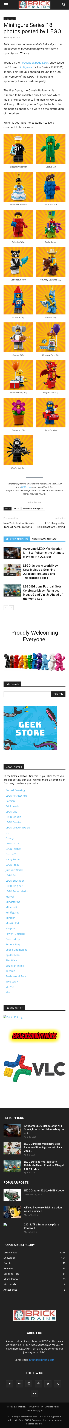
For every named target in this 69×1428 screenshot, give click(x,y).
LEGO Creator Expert (18, 827)
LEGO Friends (14, 848)
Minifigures (12, 912)
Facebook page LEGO (35, 62)
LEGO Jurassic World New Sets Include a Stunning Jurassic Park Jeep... (43, 1147)
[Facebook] (9, 1383)
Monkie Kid (12, 923)
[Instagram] (28, 1383)
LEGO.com (26, 487)
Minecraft (11, 907)
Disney (10, 838)
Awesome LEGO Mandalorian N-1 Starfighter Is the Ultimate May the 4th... (44, 1129)
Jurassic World (14, 870)
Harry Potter (13, 859)
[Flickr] (19, 1383)
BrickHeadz (12, 806)
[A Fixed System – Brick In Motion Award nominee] (12, 1212)
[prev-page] (6, 607)
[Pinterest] (38, 1383)
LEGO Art (11, 875)
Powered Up (13, 939)
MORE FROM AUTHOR (44, 539)
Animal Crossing (15, 790)
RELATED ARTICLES (17, 539)
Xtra (8, 992)
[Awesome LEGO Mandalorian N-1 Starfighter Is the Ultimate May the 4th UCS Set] (12, 553)
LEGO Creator (14, 822)
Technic (10, 971)
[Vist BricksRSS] (14, 1017)
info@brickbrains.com (41, 1359)
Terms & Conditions (17, 1406)
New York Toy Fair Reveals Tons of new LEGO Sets (19, 525)
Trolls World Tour (16, 976)
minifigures (25, 67)
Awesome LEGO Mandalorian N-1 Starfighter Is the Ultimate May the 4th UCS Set (43, 552)
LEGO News (10, 19)
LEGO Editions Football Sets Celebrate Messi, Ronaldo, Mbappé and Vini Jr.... (44, 1165)
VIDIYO (10, 987)
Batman (10, 801)
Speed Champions (16, 949)
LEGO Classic (13, 817)
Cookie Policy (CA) (34, 1410)
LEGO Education (15, 880)
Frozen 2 (11, 854)
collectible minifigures (33, 508)
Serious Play (13, 944)
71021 (16, 508)
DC (7, 832)
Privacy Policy (36, 1406)
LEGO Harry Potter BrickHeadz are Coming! (51, 525)
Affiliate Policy (52, 1406)
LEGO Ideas (12, 864)
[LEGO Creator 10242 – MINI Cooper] (12, 1195)
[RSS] (47, 1383)
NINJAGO (11, 928)
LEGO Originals (15, 886)
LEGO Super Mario (16, 891)
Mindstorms (13, 902)
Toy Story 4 (12, 981)
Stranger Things (15, 965)
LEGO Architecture (16, 795)
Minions (10, 917)
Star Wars (11, 960)
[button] (6, 5)
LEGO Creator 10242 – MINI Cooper (44, 1190)
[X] (57, 1383)
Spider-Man (13, 955)
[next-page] (11, 607)
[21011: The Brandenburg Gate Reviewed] (12, 1229)
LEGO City (11, 811)
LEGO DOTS (12, 843)
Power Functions (15, 933)
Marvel (10, 896)
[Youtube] (34, 1393)
